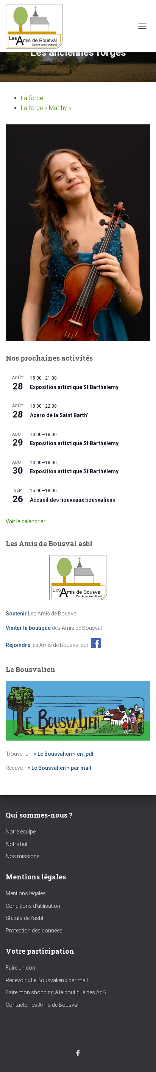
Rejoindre (18, 645)
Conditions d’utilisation (33, 906)
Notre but (17, 844)
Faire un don (20, 968)
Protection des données (34, 931)
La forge (32, 98)
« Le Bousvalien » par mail (59, 768)
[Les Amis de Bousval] (37, 26)
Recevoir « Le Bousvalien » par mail (47, 980)
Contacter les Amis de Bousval (42, 1005)
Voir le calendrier (25, 521)
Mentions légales (26, 893)
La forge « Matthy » (46, 107)
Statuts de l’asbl (24, 918)
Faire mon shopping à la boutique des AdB (56, 992)
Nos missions (23, 856)
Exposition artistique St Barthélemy (74, 387)
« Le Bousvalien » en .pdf (64, 754)
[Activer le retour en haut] (141, 1056)
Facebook (78, 1053)
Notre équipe (21, 832)
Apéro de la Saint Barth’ (59, 415)
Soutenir (16, 614)
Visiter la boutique (28, 628)
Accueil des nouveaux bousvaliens (72, 500)
